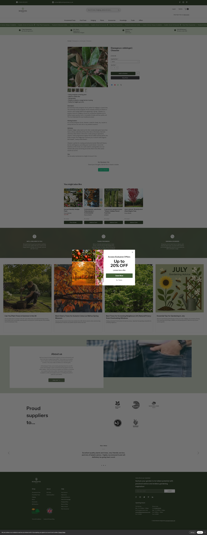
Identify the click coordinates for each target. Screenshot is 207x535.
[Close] (205, 532)
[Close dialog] (132, 252)
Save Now (119, 276)
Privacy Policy (61, 532)
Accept (200, 532)
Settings (192, 532)
